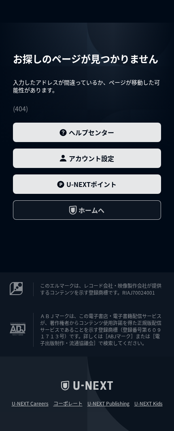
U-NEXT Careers (30, 403)
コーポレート (68, 403)
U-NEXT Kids (148, 403)
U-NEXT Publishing (108, 403)
